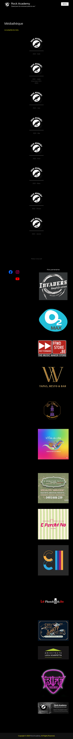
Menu (65, 4)
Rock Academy (20, 3)
